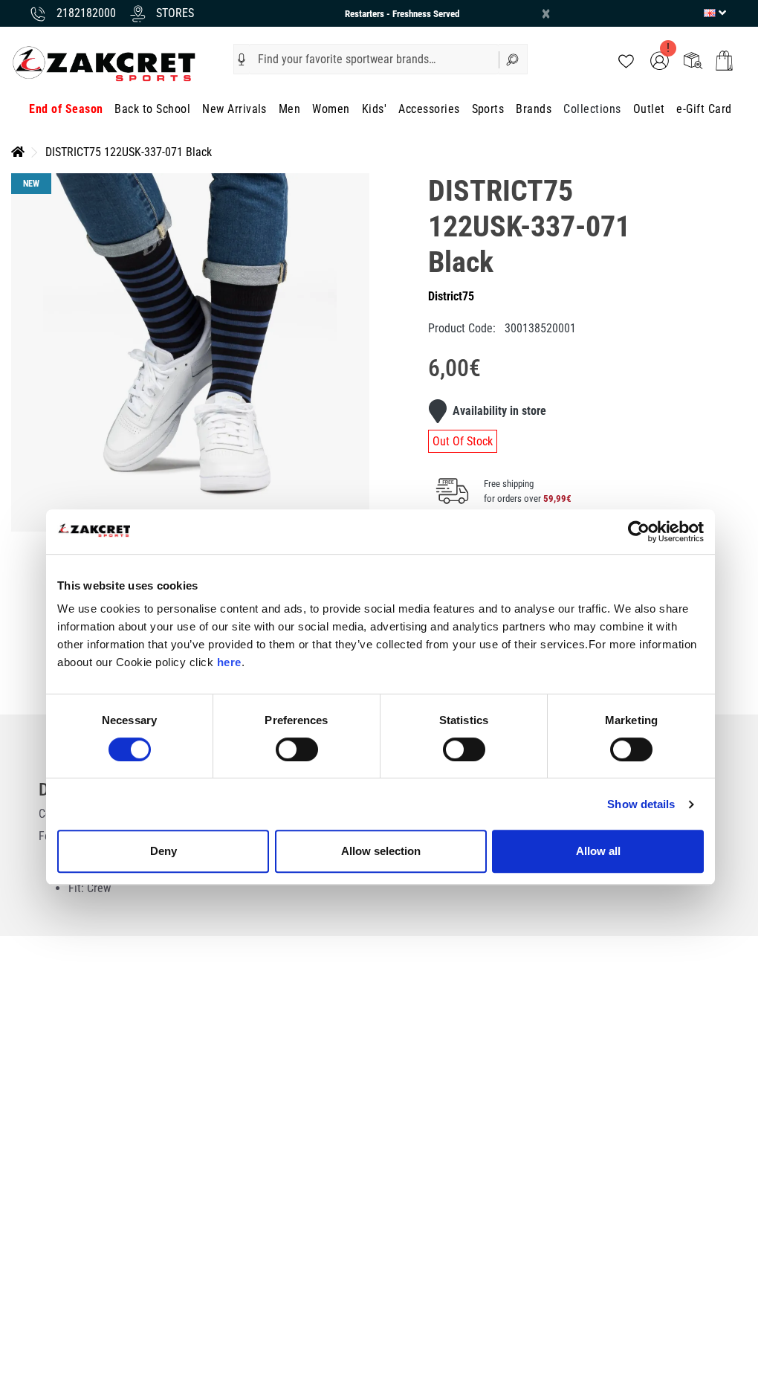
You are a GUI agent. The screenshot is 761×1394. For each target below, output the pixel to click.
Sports (488, 109)
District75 (451, 296)
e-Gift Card (703, 109)
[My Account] (659, 60)
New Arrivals (234, 109)
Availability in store (499, 411)
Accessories (428, 109)
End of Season (66, 109)
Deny (163, 851)
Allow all (598, 851)
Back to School (152, 109)
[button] (241, 59)
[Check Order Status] (693, 60)
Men (289, 109)
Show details (641, 804)
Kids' (374, 109)
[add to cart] (724, 60)
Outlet (649, 109)
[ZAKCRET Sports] (104, 63)
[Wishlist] (626, 60)
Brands (533, 109)
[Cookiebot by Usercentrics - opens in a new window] (639, 531)
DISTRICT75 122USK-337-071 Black (128, 152)
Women (330, 109)
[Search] (513, 59)
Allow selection (381, 851)
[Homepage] (18, 152)
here (229, 662)
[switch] (297, 749)
